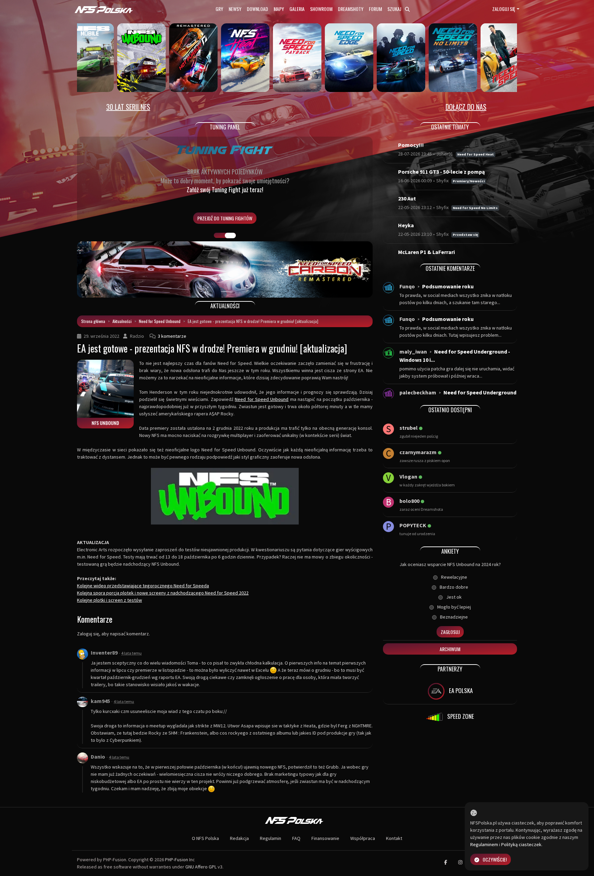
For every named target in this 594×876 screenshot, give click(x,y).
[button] (99, 269)
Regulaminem (484, 844)
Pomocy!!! (411, 144)
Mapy (279, 8)
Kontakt (394, 838)
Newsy (235, 8)
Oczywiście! (495, 859)
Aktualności (122, 321)
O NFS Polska (205, 838)
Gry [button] (219, 8)
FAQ (296, 838)
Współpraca (362, 838)
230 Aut (407, 198)
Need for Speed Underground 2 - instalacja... (457, 396)
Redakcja (239, 838)
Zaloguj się (503, 8)
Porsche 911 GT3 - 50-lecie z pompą (441, 171)
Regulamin (270, 838)
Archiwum (450, 649)
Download (257, 8)
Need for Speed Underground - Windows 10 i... (454, 355)
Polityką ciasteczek (521, 844)
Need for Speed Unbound (159, 321)
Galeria (297, 8)
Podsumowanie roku (448, 286)
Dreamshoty (350, 8)
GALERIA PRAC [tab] (219, 235)
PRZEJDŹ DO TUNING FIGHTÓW (224, 218)
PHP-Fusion (176, 859)
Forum (375, 8)
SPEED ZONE (460, 716)
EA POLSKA (460, 690)
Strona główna (93, 321)
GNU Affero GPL (201, 867)
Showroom (321, 8)
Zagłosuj (450, 631)
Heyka (406, 225)
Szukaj (394, 8)
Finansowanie (325, 838)
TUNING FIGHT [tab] (230, 235)
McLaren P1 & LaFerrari (426, 252)
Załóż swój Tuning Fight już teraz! (225, 189)
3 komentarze (172, 336)
